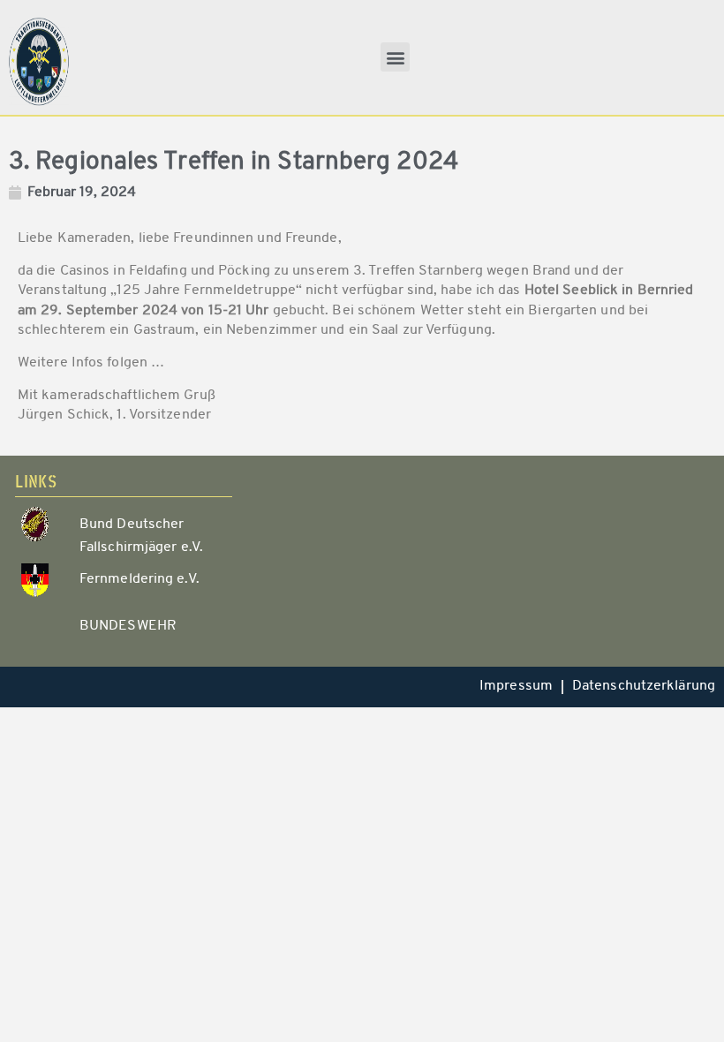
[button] (395, 57)
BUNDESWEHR (128, 626)
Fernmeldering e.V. (139, 579)
